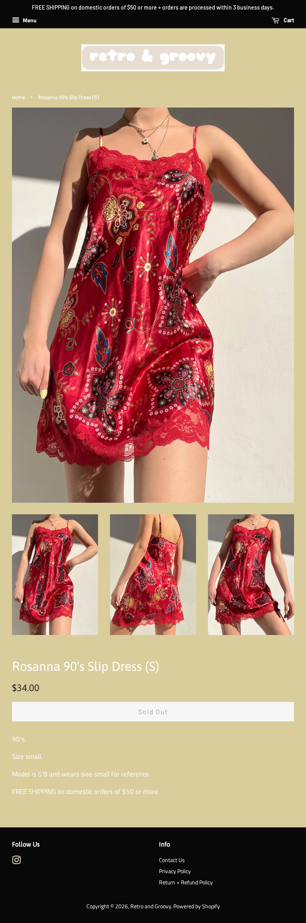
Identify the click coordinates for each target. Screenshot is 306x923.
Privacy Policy (175, 871)
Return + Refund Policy (186, 882)
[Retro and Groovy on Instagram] (16, 861)
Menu (29, 20)
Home (18, 97)
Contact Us (172, 860)
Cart (288, 20)
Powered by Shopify (196, 906)
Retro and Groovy (150, 906)
